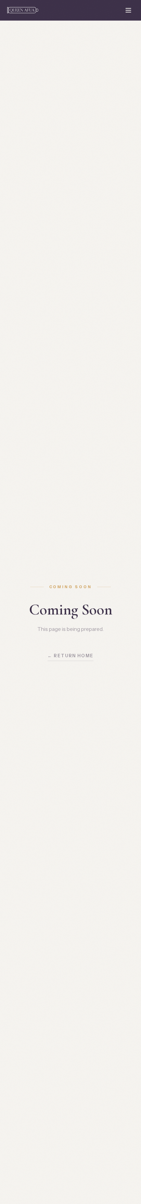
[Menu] (128, 10)
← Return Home (70, 655)
